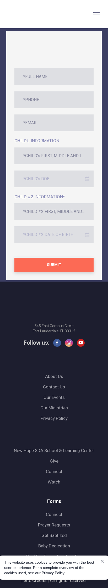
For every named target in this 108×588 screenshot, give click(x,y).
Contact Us (54, 386)
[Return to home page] (16, 14)
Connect (54, 471)
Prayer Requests (54, 524)
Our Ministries (54, 407)
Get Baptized (54, 535)
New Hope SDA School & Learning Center (54, 450)
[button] (57, 343)
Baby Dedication (54, 545)
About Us (54, 376)
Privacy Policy (54, 418)
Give (54, 461)
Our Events (54, 397)
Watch (54, 482)
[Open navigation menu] (96, 14)
